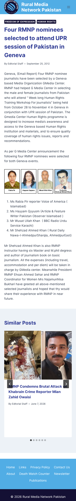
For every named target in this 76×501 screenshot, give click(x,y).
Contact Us (62, 467)
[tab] (31, 440)
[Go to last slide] (10, 384)
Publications (38, 480)
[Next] (66, 384)
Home (10, 467)
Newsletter (62, 474)
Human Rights (46, 21)
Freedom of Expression (20, 21)
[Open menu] (68, 7)
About (10, 474)
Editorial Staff (15, 63)
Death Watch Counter (34, 474)
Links (22, 467)
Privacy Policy (40, 467)
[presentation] (38, 355)
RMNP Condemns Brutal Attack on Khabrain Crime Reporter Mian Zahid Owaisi (37, 391)
